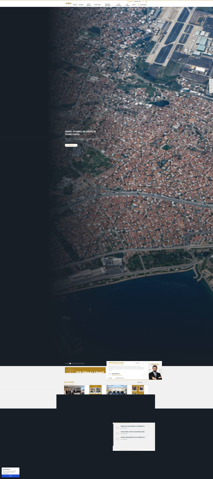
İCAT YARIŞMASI (127, 5)
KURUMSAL (75, 4)
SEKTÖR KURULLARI (89, 5)
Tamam (10, 476)
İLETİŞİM (133, 4)
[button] (66, 363)
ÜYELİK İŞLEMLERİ (143, 4)
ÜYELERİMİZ (81, 4)
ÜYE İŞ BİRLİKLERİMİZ (118, 5)
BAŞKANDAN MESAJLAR (119, 378)
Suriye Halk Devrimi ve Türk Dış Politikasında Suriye (101, 459)
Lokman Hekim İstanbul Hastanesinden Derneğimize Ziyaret (76, 435)
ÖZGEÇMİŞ (110, 378)
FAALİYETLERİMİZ (97, 4)
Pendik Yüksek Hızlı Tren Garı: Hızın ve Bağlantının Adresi (80, 133)
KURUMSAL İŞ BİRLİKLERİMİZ (107, 5)
